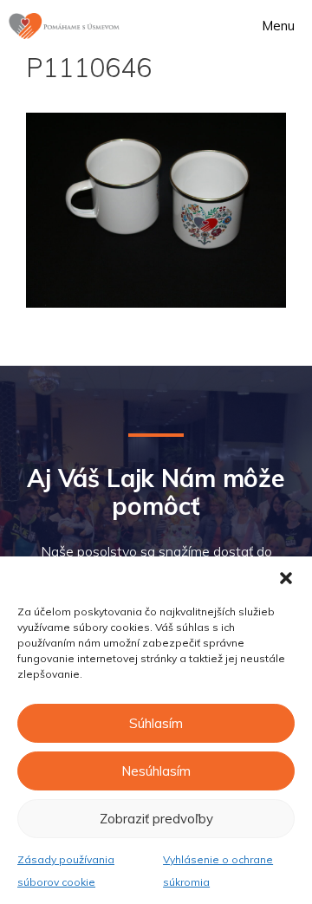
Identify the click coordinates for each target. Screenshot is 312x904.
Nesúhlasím (156, 771)
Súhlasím (156, 723)
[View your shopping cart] (199, 26)
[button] (286, 578)
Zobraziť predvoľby (156, 818)
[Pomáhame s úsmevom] (64, 26)
